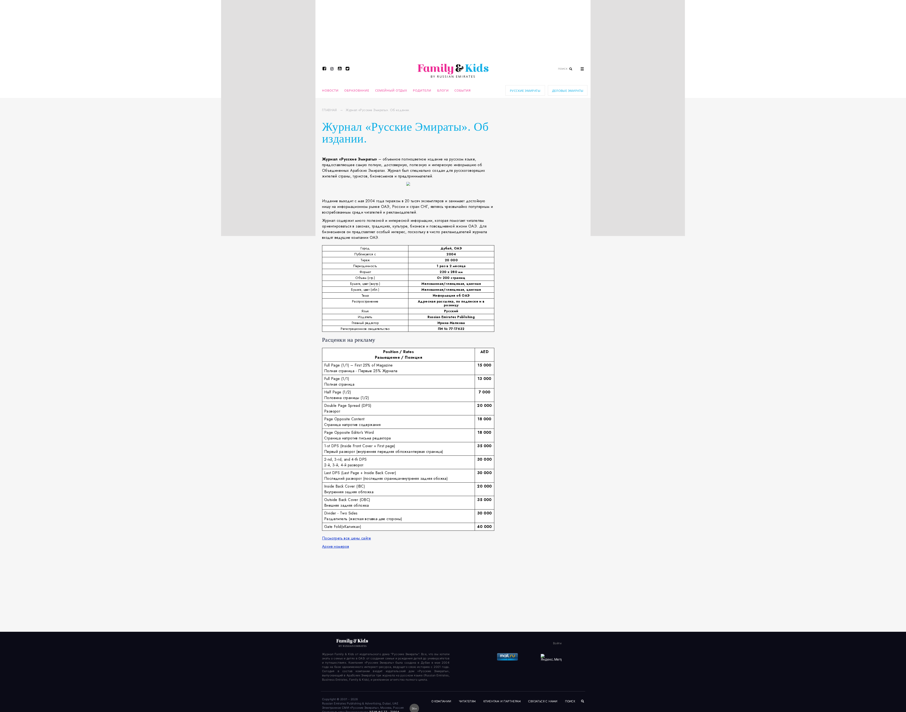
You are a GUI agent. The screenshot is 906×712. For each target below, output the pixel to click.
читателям (467, 701)
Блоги (443, 90)
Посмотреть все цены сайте (346, 538)
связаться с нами (542, 701)
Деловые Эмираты (567, 90)
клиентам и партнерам (502, 701)
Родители (422, 90)
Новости (330, 90)
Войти (557, 643)
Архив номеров (335, 546)
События (462, 90)
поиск (570, 701)
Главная (329, 110)
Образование (356, 90)
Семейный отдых (391, 90)
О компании (441, 701)
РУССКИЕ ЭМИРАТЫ (525, 90)
